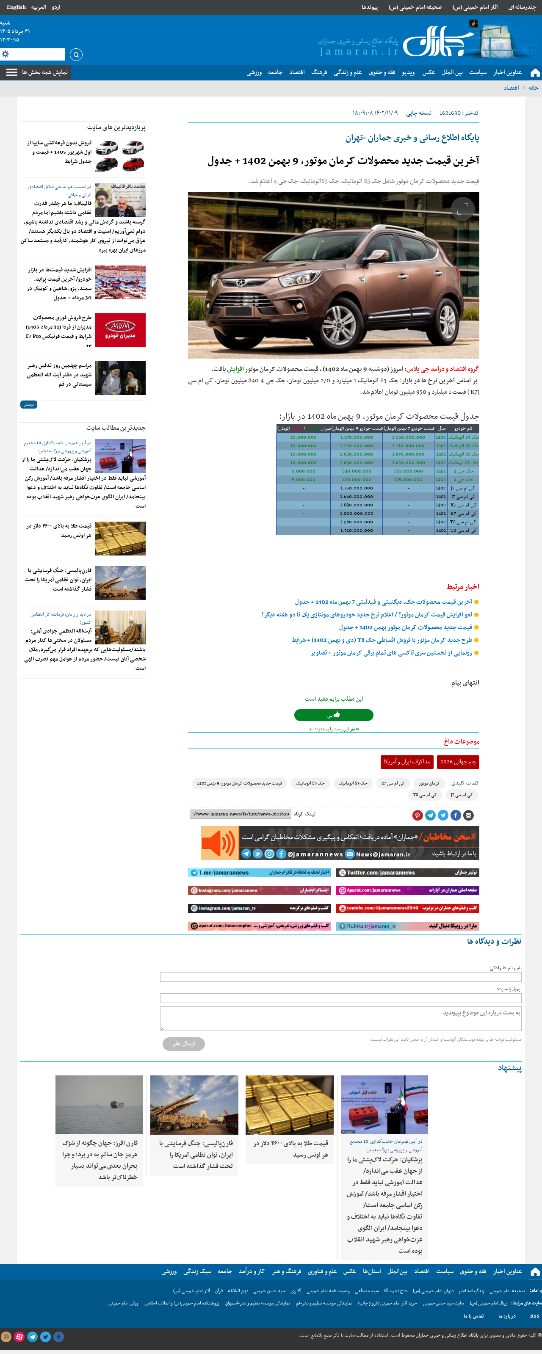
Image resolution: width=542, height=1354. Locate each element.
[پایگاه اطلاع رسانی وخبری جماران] (394, 42)
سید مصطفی (367, 1291)
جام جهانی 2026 (458, 762)
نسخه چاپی (418, 113)
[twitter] (45, 1337)
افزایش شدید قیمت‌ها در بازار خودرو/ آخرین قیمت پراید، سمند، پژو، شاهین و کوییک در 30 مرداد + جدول (59, 284)
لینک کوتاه (304, 814)
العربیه (38, 7)
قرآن (219, 1291)
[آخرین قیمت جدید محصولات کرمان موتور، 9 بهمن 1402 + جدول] (333, 275)
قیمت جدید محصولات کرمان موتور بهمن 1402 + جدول (406, 627)
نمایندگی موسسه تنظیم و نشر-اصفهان (257, 1303)
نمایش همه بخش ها (45, 72)
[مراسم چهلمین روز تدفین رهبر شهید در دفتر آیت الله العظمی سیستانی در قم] (120, 378)
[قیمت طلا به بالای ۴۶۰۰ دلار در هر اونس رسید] (120, 538)
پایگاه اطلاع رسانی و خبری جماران (446, 1335)
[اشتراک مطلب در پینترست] (417, 815)
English (16, 7)
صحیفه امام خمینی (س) (415, 7)
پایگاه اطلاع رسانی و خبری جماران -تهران (412, 138)
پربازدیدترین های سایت (116, 127)
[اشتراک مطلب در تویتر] (443, 815)
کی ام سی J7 (462, 795)
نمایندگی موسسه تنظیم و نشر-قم (324, 1303)
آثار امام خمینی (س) (475, 7)
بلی (330, 715)
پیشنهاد (510, 1068)
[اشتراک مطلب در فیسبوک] (456, 815)
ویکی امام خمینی (123, 1303)
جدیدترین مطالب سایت (116, 428)
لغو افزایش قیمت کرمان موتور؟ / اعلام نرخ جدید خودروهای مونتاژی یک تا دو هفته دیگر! (367, 615)
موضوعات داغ (461, 741)
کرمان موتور (429, 783)
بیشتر (29, 405)
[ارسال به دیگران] (468, 815)
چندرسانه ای (522, 7)
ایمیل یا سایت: (509, 989)
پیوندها (370, 7)
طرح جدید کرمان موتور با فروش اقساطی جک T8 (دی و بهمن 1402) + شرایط (382, 640)
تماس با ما (474, 1316)
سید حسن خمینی (269, 1291)
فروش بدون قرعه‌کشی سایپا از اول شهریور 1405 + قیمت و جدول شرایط (59, 152)
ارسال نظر (183, 1043)
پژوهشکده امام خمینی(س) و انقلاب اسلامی (181, 1303)
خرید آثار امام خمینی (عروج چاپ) (387, 1303)
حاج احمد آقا (396, 1291)
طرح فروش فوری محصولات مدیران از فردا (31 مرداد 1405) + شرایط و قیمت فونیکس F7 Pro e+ (56, 332)
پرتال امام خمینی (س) (488, 1303)
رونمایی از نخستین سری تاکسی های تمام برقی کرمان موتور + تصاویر (391, 653)
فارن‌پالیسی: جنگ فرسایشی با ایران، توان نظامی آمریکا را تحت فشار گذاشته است (58, 580)
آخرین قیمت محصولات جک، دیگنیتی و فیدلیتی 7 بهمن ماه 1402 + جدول (384, 602)
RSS (534, 1316)
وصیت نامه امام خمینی (328, 1291)
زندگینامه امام (471, 1291)
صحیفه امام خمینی (507, 1291)
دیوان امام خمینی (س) (433, 1291)
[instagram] (6, 1337)
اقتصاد (511, 88)
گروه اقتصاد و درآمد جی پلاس (442, 369)
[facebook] (58, 1337)
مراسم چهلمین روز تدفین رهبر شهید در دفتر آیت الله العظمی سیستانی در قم (59, 375)
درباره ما (507, 1316)
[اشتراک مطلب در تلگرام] (430, 815)
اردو (56, 7)
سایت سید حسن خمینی (443, 1303)
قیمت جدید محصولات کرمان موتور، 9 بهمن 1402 (239, 783)
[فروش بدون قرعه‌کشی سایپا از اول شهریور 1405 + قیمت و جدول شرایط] (120, 155)
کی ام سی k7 (393, 783)
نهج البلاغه (238, 1291)
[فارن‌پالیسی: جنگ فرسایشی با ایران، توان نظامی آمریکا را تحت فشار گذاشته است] (120, 583)
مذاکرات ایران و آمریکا (407, 762)
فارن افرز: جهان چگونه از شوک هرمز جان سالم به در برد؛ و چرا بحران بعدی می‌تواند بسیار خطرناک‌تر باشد (100, 1160)
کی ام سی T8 (425, 795)
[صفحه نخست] (535, 73)
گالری (295, 1291)
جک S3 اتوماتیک (353, 783)
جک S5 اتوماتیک (310, 783)
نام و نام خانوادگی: (505, 968)
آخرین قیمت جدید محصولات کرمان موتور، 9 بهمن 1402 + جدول (343, 161)
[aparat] (19, 1337)
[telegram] (32, 1337)
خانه (533, 88)
